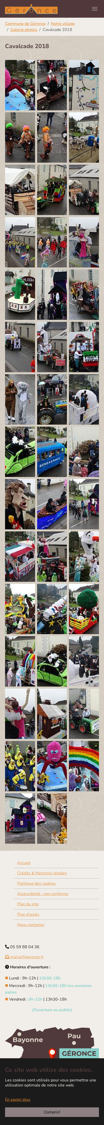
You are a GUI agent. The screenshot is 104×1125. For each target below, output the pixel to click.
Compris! (52, 1112)
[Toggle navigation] (94, 9)
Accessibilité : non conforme (42, 894)
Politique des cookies (36, 883)
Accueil (24, 863)
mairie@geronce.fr (26, 957)
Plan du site (28, 904)
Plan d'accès (28, 914)
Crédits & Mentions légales (42, 873)
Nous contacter (31, 925)
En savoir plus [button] (17, 1099)
